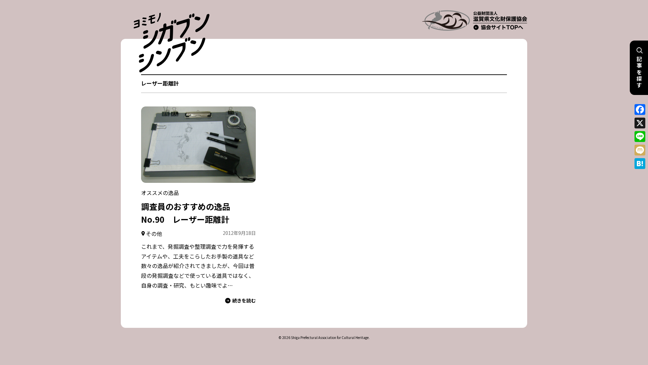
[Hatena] (640, 163)
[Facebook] (640, 109)
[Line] (640, 136)
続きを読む (244, 300)
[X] (640, 123)
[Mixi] (640, 150)
